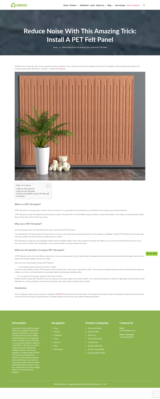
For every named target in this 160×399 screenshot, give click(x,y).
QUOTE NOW (151, 254)
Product (73, 5)
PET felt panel (60, 69)
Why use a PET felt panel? (26, 191)
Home (65, 5)
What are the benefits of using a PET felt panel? (33, 194)
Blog (109, 5)
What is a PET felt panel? (25, 189)
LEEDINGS (60, 294)
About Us (100, 5)
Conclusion (21, 196)
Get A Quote (120, 5)
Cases (92, 5)
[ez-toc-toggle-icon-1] (47, 186)
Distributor (84, 5)
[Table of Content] (48, 186)
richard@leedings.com (127, 330)
